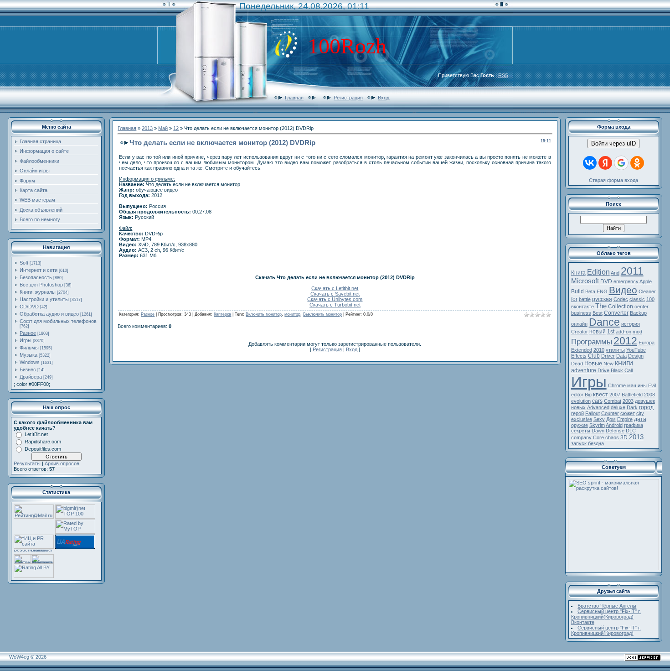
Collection (620, 306)
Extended (581, 350)
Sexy (599, 419)
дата (640, 419)
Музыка (28, 355)
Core (598, 437)
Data (621, 356)
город (646, 407)
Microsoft (585, 281)
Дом (611, 419)
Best (598, 313)
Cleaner (647, 291)
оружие (579, 425)
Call (628, 370)
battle (585, 299)
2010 (598, 350)
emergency (626, 281)
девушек (645, 401)
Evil (652, 385)
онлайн (579, 324)
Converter (616, 313)
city (640, 413)
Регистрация (348, 97)
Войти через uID (613, 143)
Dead (577, 363)
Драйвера (31, 377)
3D (624, 437)
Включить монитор (264, 314)
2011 (632, 271)
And (615, 273)
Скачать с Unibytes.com (334, 299)
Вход (383, 97)
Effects (579, 356)
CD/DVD (29, 306)
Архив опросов (62, 463)
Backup (638, 313)
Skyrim (597, 425)
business (581, 313)
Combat (612, 401)
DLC (631, 430)
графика (633, 425)
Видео (623, 290)
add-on (623, 331)
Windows (30, 362)
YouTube (636, 350)
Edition (598, 272)
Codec (620, 299)
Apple (645, 281)
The (601, 306)
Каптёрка (222, 314)
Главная (294, 97)
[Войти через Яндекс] (605, 163)
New (608, 363)
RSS (503, 75)
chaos (612, 437)
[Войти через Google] (621, 163)
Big (588, 394)
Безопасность (36, 277)
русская (602, 299)
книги (624, 363)
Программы (591, 341)
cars (597, 401)
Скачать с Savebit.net (335, 293)
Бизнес (28, 369)
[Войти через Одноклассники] (637, 163)
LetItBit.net (36, 434)
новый (597, 331)
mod (637, 331)
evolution (581, 401)
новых (578, 407)
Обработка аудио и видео (49, 314)
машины (637, 385)
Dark (632, 407)
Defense (615, 430)
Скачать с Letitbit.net (334, 288)
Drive (603, 370)
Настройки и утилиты (44, 299)
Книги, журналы (38, 292)
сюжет (627, 413)
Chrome (617, 385)
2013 (147, 128)
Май (163, 128)
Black (617, 370)
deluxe (618, 407)
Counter (610, 413)
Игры (25, 340)
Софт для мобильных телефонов (58, 321)
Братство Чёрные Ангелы (606, 606)
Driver (608, 356)
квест (600, 394)
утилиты (615, 350)
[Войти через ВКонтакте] (590, 163)
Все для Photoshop (41, 284)
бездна (596, 443)
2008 (649, 394)
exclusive (581, 419)
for (574, 299)
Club (594, 356)
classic (637, 299)
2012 (625, 341)
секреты (580, 430)
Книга (578, 273)
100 (650, 299)
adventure (583, 370)
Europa (647, 342)
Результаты (27, 463)
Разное (28, 333)
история (630, 324)
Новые (593, 363)
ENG (602, 291)
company (581, 437)
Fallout (592, 413)
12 (176, 128)
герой (577, 413)
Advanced (598, 407)
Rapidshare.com (43, 441)
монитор (292, 314)
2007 (614, 394)
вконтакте (582, 306)
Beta (590, 291)
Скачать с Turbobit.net (335, 304)
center (641, 306)
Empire (625, 419)
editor (577, 394)
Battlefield (632, 394)
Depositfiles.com (43, 449)
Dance (604, 322)
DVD (606, 281)
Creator (579, 331)
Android (614, 425)
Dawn (598, 430)
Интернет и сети (38, 270)
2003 (628, 401)
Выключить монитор (322, 314)
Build (577, 291)
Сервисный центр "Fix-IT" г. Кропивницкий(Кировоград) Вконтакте (606, 617)
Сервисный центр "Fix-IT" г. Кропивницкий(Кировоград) (606, 630)
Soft (24, 262)
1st (610, 331)
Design (636, 356)
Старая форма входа (613, 180)
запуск (579, 443)
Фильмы (29, 347)
